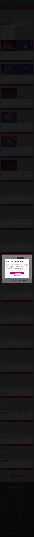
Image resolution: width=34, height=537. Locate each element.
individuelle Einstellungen (17, 275)
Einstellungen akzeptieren (17, 273)
